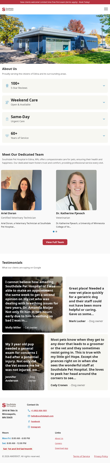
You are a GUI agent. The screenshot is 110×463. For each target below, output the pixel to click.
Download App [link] (61, 448)
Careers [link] (58, 443)
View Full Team (55, 242)
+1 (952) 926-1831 (39, 410)
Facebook (35, 421)
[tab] (53, 231)
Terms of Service (81, 456)
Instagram (36, 427)
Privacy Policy (101, 456)
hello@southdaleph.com (42, 416)
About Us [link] (59, 438)
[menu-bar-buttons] (106, 9)
